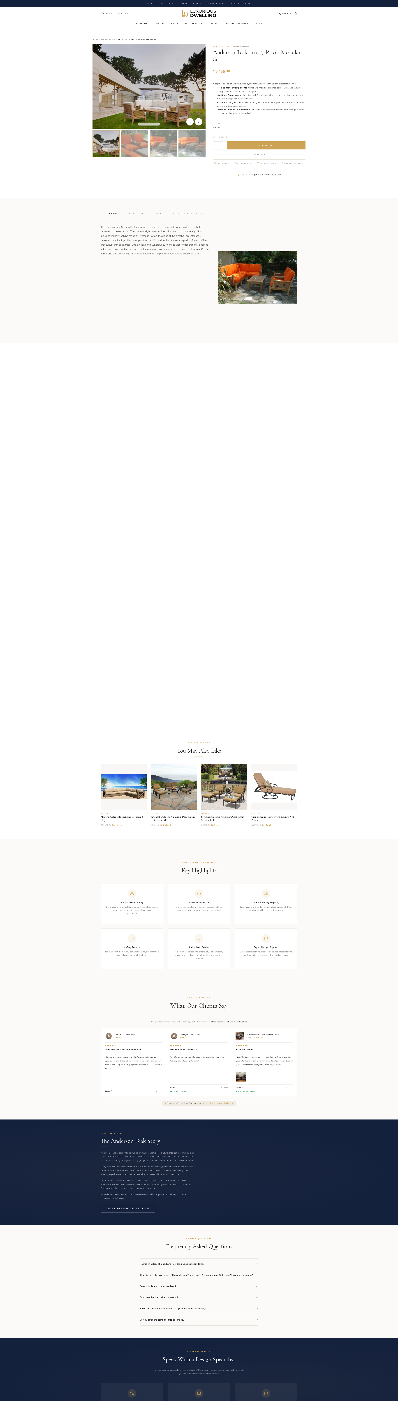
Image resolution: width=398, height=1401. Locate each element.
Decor (258, 24)
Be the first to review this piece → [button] (218, 1103)
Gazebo (215, 24)
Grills (174, 24)
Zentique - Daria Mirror (125, 1034)
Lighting (159, 24)
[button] (140, 124)
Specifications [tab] (136, 214)
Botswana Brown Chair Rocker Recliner (262, 1034)
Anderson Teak (221, 46)
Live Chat (276, 175)
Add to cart (266, 145)
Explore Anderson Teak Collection (128, 1209)
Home (95, 39)
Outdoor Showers (237, 24)
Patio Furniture (194, 24)
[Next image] (198, 122)
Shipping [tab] (158, 214)
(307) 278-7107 (126, 13)
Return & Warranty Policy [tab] (187, 214)
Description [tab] (112, 214)
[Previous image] (190, 122)
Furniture (142, 24)
